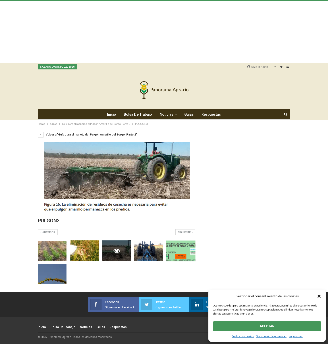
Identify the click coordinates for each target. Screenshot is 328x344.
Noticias (166, 114)
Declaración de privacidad (271, 336)
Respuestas (211, 114)
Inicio (111, 114)
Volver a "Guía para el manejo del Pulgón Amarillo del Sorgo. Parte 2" (91, 134)
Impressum (296, 336)
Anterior (48, 232)
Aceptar (267, 326)
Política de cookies (243, 336)
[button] (319, 296)
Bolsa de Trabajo (138, 114)
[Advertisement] (134, 32)
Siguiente (184, 232)
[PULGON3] (52, 250)
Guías (189, 114)
